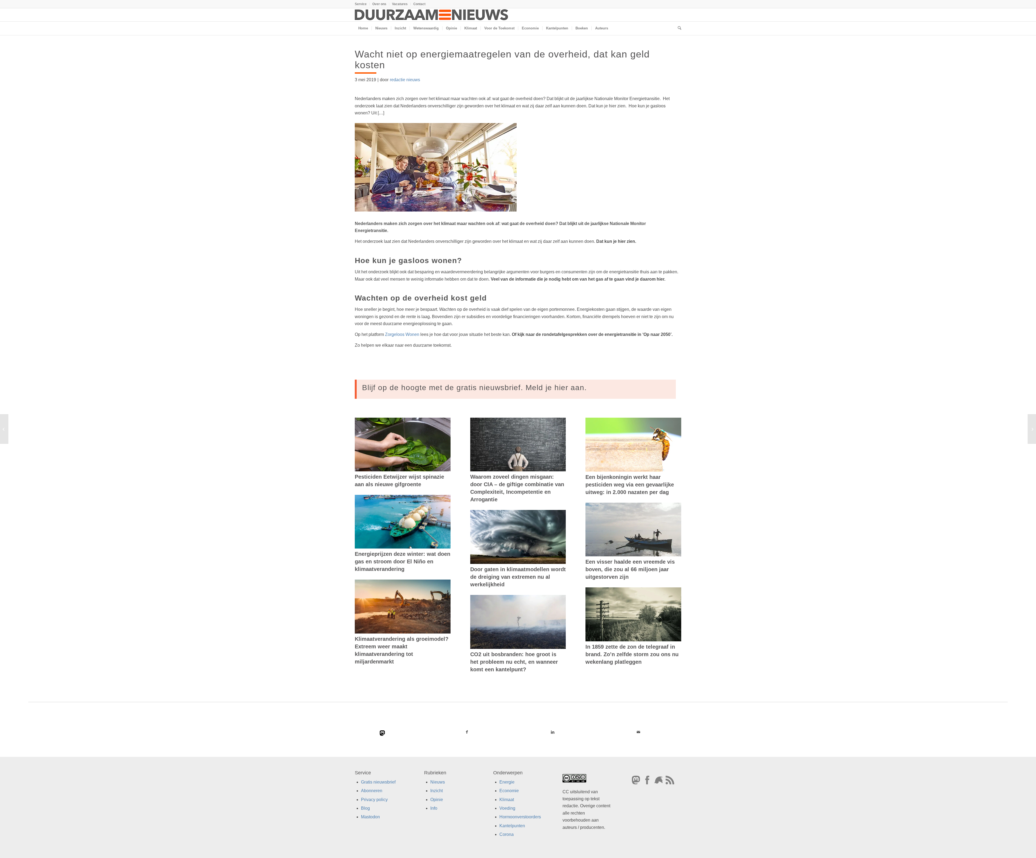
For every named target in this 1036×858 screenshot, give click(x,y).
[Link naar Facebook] (467, 732)
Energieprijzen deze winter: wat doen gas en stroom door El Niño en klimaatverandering (402, 561)
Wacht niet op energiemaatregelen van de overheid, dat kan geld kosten (502, 59)
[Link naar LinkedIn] (552, 732)
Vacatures (400, 4)
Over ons (379, 4)
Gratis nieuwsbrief (378, 782)
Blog (365, 808)
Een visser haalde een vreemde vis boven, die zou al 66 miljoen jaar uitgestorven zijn (630, 569)
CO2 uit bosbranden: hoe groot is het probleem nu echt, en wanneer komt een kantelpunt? (514, 661)
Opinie (436, 799)
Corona (506, 834)
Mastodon (370, 817)
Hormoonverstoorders (520, 817)
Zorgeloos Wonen (402, 334)
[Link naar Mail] (638, 732)
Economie (509, 790)
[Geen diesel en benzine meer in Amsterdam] (4, 429)
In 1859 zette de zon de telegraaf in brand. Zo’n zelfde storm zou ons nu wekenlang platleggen (632, 654)
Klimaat (506, 799)
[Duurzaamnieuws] (432, 14)
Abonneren (371, 790)
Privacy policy (374, 799)
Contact (419, 4)
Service (361, 4)
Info (433, 808)
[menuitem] (362, 4)
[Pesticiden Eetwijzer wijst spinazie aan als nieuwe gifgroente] (403, 445)
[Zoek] (677, 28)
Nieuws (437, 782)
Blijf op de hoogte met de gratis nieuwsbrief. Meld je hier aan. (474, 387)
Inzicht (436, 790)
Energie (506, 782)
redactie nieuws (405, 79)
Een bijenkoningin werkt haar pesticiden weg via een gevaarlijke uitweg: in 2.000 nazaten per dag (629, 484)
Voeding (507, 808)
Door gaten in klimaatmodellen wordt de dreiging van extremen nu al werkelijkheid (518, 576)
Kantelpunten (512, 825)
